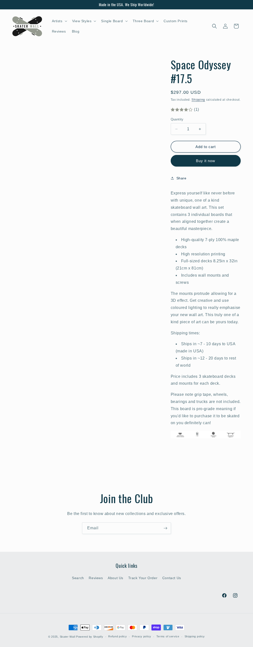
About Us (115, 578)
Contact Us (171, 578)
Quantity (177, 119)
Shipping (198, 99)
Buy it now (205, 161)
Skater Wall (67, 636)
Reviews (96, 578)
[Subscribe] (165, 528)
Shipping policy (195, 636)
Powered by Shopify (89, 636)
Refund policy (117, 636)
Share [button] (181, 178)
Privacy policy (141, 636)
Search (78, 578)
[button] (59, 21)
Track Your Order (143, 578)
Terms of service (167, 636)
